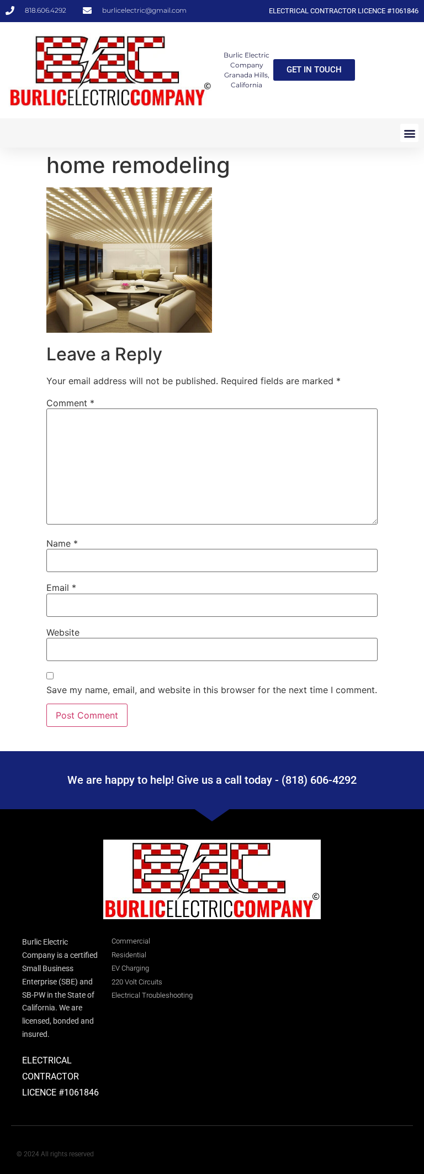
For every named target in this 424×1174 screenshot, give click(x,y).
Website (63, 632)
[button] (409, 133)
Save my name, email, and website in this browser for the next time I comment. (211, 689)
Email (61, 587)
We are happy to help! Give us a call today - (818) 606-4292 (212, 780)
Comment (70, 403)
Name (62, 543)
